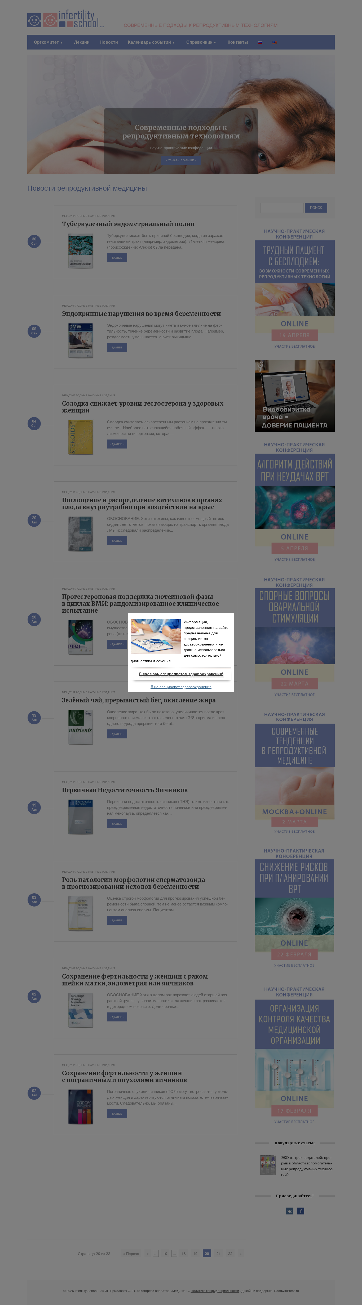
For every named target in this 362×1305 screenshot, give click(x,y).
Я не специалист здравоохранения (181, 687)
